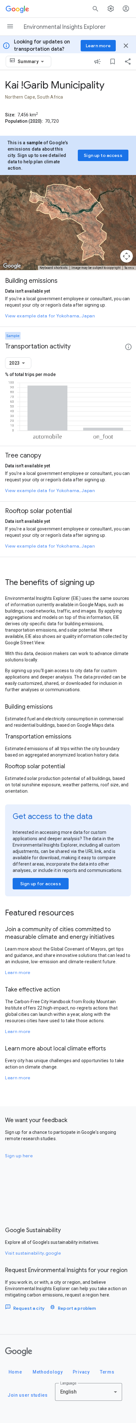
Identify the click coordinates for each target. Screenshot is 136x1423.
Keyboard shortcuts (54, 268)
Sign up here (19, 1156)
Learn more (17, 972)
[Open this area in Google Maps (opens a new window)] (12, 266)
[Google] (18, 1351)
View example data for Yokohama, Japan (50, 316)
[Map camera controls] (126, 256)
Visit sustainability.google (33, 1253)
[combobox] (32, 61)
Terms (129, 268)
